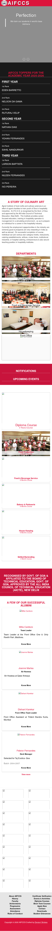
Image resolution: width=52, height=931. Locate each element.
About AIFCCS (15, 896)
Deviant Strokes (41, 922)
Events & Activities (42, 898)
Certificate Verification (41, 896)
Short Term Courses (41, 903)
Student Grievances (41, 913)
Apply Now (42, 906)
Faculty (15, 901)
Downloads (42, 911)
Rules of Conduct (15, 913)
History (15, 898)
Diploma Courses (42, 901)
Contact (42, 908)
